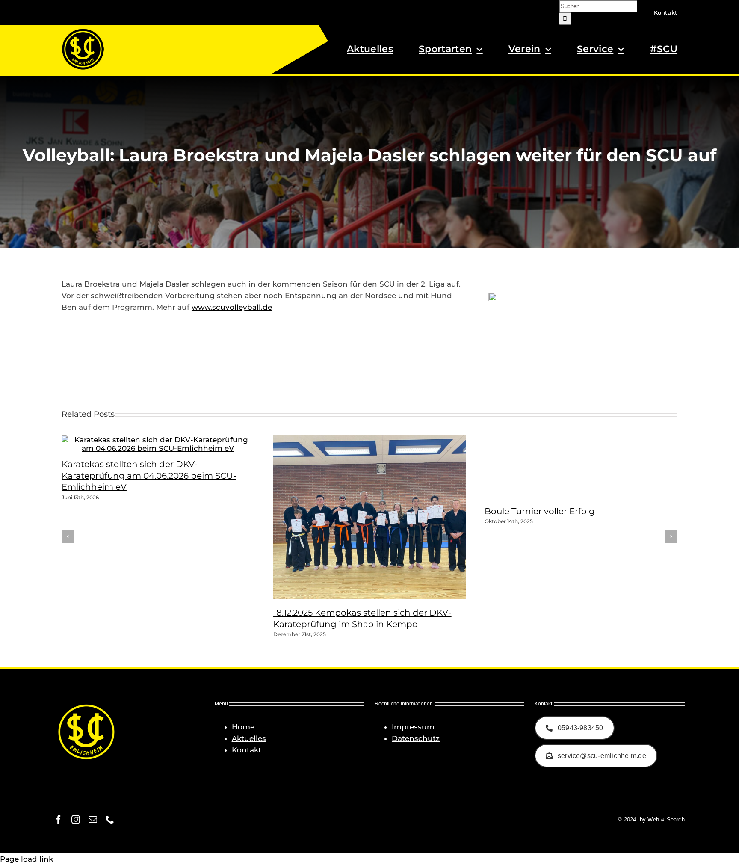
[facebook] (58, 819)
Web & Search (665, 819)
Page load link (26, 859)
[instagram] (75, 819)
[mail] (93, 819)
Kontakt (246, 750)
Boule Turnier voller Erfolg (540, 511)
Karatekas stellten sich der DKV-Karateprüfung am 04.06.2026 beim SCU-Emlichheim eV (149, 475)
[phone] (110, 819)
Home (243, 727)
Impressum (413, 727)
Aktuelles (249, 738)
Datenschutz (416, 738)
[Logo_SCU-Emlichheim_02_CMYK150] (83, 31)
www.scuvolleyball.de (232, 307)
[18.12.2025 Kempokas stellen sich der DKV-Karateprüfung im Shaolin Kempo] (380, 596)
